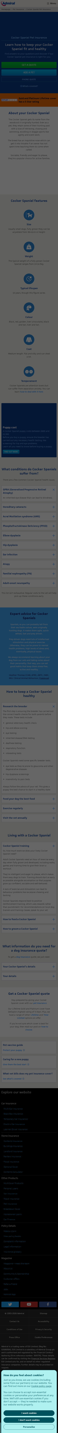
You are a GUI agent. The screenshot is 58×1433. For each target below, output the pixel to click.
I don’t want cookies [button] (29, 1420)
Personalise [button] (29, 1426)
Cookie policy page (41, 1386)
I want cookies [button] (29, 1413)
